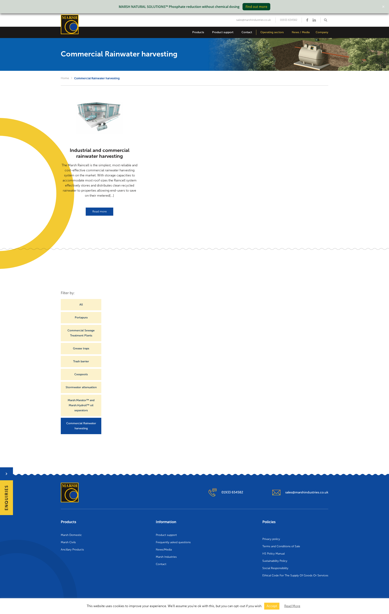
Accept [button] (272, 606)
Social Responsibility (275, 568)
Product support (222, 32)
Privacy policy (271, 539)
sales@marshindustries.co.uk (253, 19)
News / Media (301, 32)
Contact (247, 32)
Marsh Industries (166, 557)
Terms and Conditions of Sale (281, 546)
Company (322, 32)
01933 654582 (288, 19)
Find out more (256, 6)
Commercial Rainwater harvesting (81, 426)
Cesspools (81, 374)
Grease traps (81, 348)
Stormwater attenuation (81, 387)
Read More (292, 606)
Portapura (81, 317)
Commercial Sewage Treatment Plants (81, 333)
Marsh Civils (68, 542)
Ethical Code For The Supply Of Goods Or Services (295, 575)
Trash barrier (81, 361)
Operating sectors (272, 32)
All (81, 304)
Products (198, 32)
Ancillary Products (72, 549)
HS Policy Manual (273, 553)
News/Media (164, 549)
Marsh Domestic (71, 535)
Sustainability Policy (274, 561)
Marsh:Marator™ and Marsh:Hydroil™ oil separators (81, 405)
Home (65, 78)
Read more (99, 211)
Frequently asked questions (173, 542)
